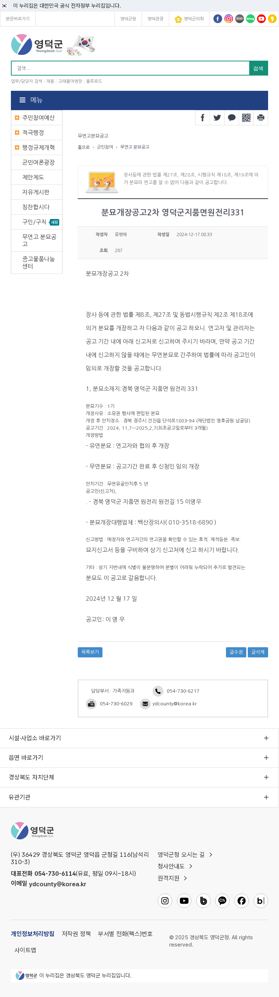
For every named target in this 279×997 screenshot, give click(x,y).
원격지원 (168, 878)
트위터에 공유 (217, 117)
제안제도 (33, 177)
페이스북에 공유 (202, 117)
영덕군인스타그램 (228, 18)
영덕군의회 (194, 19)
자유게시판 (35, 192)
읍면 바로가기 (26, 757)
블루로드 (94, 81)
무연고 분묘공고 (39, 240)
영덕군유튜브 (261, 18)
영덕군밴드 (239, 18)
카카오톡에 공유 (232, 117)
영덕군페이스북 (217, 18)
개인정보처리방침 (32, 933)
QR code (246, 117)
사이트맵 (25, 950)
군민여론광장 (38, 162)
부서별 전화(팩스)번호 (125, 933)
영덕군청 (128, 19)
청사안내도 (171, 866)
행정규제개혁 (38, 147)
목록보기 (90, 652)
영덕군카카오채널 (272, 18)
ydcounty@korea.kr (175, 703)
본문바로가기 (18, 19)
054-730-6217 (183, 691)
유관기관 (20, 797)
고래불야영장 (70, 81)
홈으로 (84, 147)
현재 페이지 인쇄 (261, 117)
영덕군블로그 (250, 18)
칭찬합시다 (35, 207)
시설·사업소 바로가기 (35, 738)
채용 (50, 81)
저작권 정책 (76, 933)
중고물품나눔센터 (38, 262)
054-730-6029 (116, 703)
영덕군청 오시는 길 (181, 854)
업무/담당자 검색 (26, 81)
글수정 (236, 652)
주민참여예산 (38, 118)
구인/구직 (34, 222)
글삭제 (257, 652)
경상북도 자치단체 (31, 777)
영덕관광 (155, 19)
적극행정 (33, 132)
